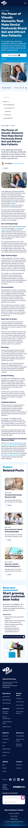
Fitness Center (19, 705)
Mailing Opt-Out (14, 819)
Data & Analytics (6, 703)
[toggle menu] (25, 3)
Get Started (19, 764)
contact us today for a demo (11, 455)
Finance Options (20, 736)
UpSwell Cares (6, 752)
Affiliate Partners (6, 749)
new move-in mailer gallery (9, 444)
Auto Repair (19, 698)
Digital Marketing (6, 700)
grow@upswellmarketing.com (9, 685)
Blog (3, 764)
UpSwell (13, 205)
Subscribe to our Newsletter (10, 793)
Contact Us (19, 768)
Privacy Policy (14, 816)
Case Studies (5, 739)
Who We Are (5, 736)
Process (4, 742)
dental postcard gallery (16, 443)
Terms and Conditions (14, 813)
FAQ (3, 745)
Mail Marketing (6, 696)
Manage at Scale (6, 726)
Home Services (20, 708)
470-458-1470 (6, 687)
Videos (4, 771)
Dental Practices (20, 701)
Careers (4, 755)
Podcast (4, 768)
